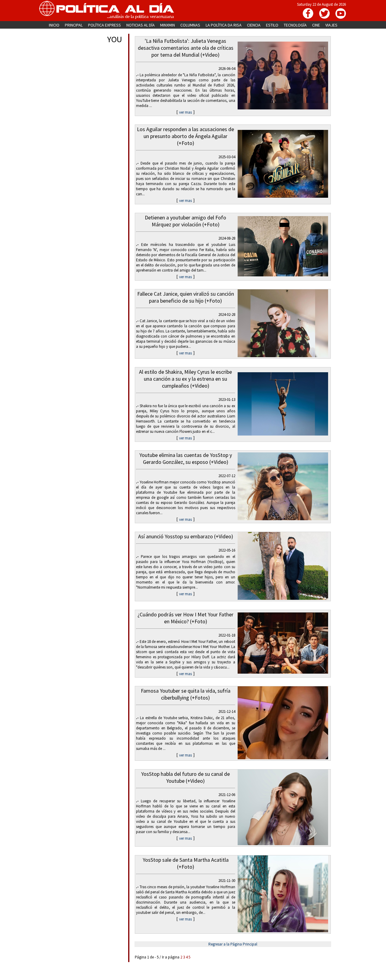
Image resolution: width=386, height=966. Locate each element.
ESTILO (272, 25)
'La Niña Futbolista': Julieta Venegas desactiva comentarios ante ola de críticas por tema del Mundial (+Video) (185, 47)
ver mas (185, 112)
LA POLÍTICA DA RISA (224, 25)
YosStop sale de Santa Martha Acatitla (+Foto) (186, 863)
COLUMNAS (190, 25)
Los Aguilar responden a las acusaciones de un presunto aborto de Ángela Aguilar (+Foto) (185, 136)
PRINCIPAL (74, 25)
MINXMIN (167, 25)
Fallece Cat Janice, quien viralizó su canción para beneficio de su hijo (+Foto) (185, 297)
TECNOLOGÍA (295, 25)
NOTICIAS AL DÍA (140, 25)
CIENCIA (254, 25)
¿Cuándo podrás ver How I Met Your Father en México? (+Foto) (185, 618)
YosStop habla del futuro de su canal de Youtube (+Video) (185, 777)
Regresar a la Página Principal (232, 944)
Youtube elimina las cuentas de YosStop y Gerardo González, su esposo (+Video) (185, 458)
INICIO (54, 25)
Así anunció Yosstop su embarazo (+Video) (185, 536)
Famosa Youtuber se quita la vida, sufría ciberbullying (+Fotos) (185, 694)
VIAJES (331, 25)
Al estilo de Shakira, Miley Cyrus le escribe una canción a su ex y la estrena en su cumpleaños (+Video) (185, 378)
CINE (316, 25)
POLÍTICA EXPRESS (104, 25)
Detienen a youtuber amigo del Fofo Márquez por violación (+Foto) (185, 221)
